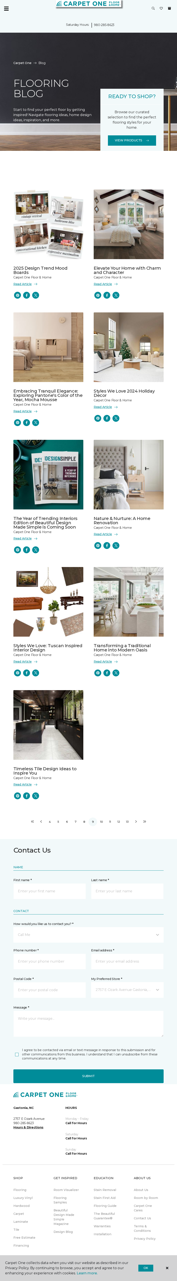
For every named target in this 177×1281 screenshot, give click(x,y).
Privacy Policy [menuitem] (145, 1239)
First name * (22, 880)
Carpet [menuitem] (18, 1214)
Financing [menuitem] (21, 1245)
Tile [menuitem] (16, 1230)
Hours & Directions (28, 1127)
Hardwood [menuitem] (21, 1206)
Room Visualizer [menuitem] (66, 1190)
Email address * (102, 950)
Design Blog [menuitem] (63, 1232)
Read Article (22, 284)
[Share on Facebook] (26, 295)
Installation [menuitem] (102, 1234)
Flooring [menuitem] (19, 1190)
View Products (128, 140)
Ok (146, 1268)
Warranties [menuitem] (102, 1226)
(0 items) (169, 8)
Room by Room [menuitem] (146, 1198)
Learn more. (87, 1273)
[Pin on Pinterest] (17, 295)
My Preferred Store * (106, 978)
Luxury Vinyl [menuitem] (23, 1198)
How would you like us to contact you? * (43, 923)
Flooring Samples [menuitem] (60, 1200)
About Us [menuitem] (141, 1190)
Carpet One (22, 63)
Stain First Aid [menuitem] (104, 1198)
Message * (21, 1007)
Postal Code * (23, 978)
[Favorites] (161, 8)
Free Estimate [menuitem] (24, 1238)
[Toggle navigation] (6, 8)
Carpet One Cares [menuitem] (143, 1208)
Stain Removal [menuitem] (105, 1190)
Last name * (100, 880)
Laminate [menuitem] (20, 1222)
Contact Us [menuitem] (142, 1218)
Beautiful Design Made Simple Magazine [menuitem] (64, 1217)
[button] (153, 8)
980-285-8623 (104, 25)
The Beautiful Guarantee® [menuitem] (104, 1216)
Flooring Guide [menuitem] (105, 1206)
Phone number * (26, 950)
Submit (88, 1076)
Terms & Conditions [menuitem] (142, 1228)
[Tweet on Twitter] (35, 295)
